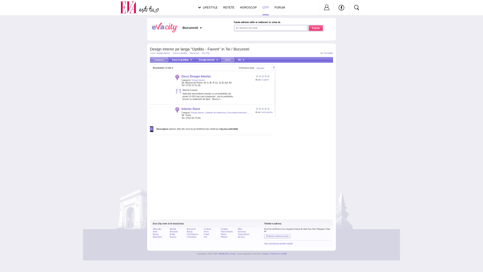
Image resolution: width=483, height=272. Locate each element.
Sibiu (240, 229)
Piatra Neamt (227, 231)
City (265, 7)
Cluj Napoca (192, 234)
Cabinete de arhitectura (215, 112)
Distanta (260, 68)
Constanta (191, 237)
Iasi (205, 237)
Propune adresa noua (277, 236)
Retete (228, 7)
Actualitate (13, 7)
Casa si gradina (180, 53)
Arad (155, 231)
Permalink (328, 53)
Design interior (163, 53)
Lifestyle (210, 7)
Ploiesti (224, 237)
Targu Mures (243, 234)
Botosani (174, 231)
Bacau (156, 234)
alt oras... (242, 237)
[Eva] (130, 4)
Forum (280, 7)
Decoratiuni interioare (237, 112)
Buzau (190, 231)
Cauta (316, 27)
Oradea (224, 229)
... (249, 112)
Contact (265, 254)
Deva (206, 231)
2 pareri (265, 80)
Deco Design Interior (196, 76)
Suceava (242, 231)
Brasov (173, 237)
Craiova (207, 229)
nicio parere (267, 112)
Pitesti (223, 234)
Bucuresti (194, 53)
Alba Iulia (157, 229)
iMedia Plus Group (227, 254)
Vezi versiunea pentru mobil (278, 243)
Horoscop (248, 7)
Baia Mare (157, 237)
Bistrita (173, 229)
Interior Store (191, 108)
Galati (206, 234)
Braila (172, 234)
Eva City (206, 53)
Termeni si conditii (278, 254)
